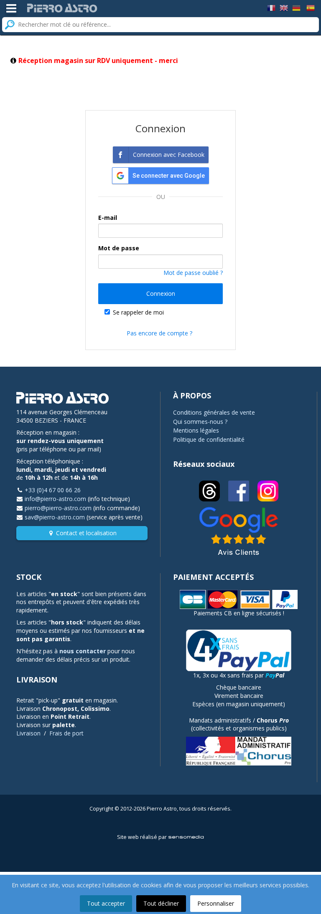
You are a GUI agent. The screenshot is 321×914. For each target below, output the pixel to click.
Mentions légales (196, 430)
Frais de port (66, 733)
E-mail (107, 218)
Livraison (28, 733)
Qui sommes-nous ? (200, 422)
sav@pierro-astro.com (55, 517)
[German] (296, 7)
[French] (271, 7)
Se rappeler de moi (138, 312)
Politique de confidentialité (209, 439)
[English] (284, 7)
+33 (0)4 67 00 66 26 (53, 490)
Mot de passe (118, 248)
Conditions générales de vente (214, 412)
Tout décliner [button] (161, 903)
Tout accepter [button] (106, 903)
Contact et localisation (86, 533)
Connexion (160, 293)
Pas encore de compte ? (159, 333)
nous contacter (82, 651)
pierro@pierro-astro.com (58, 508)
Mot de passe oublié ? (193, 273)
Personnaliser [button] (215, 903)
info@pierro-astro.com (55, 499)
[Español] (310, 7)
